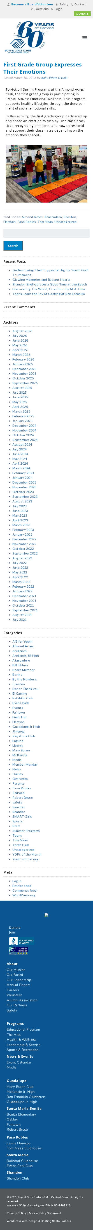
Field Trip (19, 717)
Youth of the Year (25, 859)
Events (17, 708)
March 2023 (21, 525)
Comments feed (24, 890)
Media (17, 760)
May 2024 (19, 459)
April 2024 (20, 463)
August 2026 (22, 331)
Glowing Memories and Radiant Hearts (41, 279)
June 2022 (20, 567)
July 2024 (19, 449)
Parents (18, 783)
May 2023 (19, 515)
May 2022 (19, 572)
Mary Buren (21, 750)
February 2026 (23, 359)
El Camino (19, 693)
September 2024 (25, 440)
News (16, 769)
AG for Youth (22, 641)
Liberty (17, 745)
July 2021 (19, 619)
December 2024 (24, 425)
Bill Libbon (20, 665)
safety (17, 802)
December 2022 (24, 539)
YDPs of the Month (27, 854)
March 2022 (21, 582)
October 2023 (23, 492)
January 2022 (22, 591)
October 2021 (23, 605)
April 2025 (20, 406)
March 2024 (21, 468)
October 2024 (23, 435)
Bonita (17, 674)
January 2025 (22, 421)
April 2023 (20, 520)
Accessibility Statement (44, 1213)
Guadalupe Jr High (26, 726)
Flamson (9, 222)
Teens (17, 835)
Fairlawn (18, 712)
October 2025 (23, 378)
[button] (84, 37)
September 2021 (25, 610)
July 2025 (19, 392)
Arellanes (19, 651)
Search (13, 246)
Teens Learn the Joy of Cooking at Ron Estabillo (48, 294)
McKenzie (19, 755)
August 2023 (22, 501)
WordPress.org (23, 895)
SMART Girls (22, 816)
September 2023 (25, 496)
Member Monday (25, 764)
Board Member (23, 670)
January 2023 (22, 534)
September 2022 (25, 553)
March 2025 (21, 411)
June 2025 (20, 397)
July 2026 (19, 336)
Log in (16, 881)
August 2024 (22, 444)
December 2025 (24, 369)
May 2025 (19, 402)
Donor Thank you (25, 689)
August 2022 (22, 558)
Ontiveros (20, 778)
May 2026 (19, 345)
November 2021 (24, 600)
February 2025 (23, 416)
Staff (16, 826)
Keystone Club (23, 736)
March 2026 (21, 354)
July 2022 (19, 563)
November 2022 (24, 544)
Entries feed (21, 886)
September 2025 (25, 383)
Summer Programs (26, 831)
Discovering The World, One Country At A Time (48, 289)
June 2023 (20, 511)
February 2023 (23, 530)
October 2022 (23, 548)
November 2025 (24, 373)
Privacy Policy (16, 1213)
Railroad (18, 793)
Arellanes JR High (25, 655)
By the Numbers (24, 679)
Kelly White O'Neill (54, 78)
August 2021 (22, 615)
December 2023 (24, 482)
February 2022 (23, 586)
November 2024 (24, 430)
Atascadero (53, 217)
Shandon (19, 812)
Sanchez (18, 807)
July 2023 (19, 506)
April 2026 (20, 350)
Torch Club (20, 845)
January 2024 (22, 477)
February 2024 (23, 473)
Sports (17, 821)
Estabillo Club (22, 698)
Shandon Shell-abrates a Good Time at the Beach (49, 284)
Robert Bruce (22, 797)
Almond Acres (32, 217)
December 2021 (24, 596)
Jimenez (18, 731)
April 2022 (20, 577)
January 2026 (22, 364)
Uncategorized (65, 222)
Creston (70, 217)
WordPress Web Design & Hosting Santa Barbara (39, 1221)
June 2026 (20, 340)
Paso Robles (26, 222)
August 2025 (22, 388)
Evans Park (20, 703)
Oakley (17, 774)
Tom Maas (45, 222)
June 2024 (20, 454)
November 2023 (24, 487)
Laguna (17, 741)
